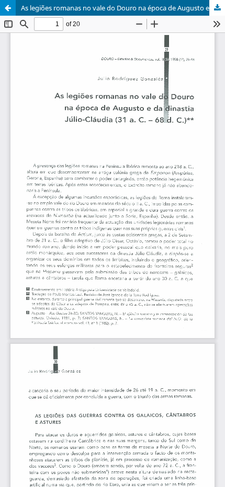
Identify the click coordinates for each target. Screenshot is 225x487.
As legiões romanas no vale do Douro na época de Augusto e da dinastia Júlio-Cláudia (123, 8)
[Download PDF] (217, 8)
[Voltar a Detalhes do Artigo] (8, 8)
